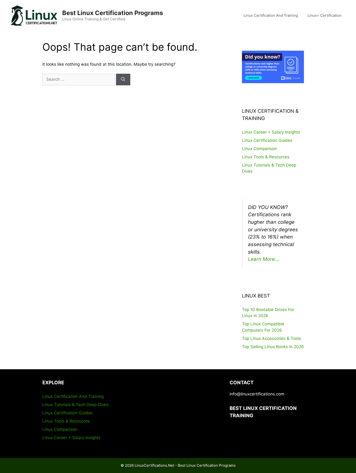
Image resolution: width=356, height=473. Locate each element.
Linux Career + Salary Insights (271, 132)
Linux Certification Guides (267, 140)
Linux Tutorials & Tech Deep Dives (75, 404)
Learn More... (263, 259)
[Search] (123, 79)
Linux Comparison (259, 148)
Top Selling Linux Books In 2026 (273, 346)
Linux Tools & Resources (265, 156)
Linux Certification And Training (271, 15)
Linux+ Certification (324, 15)
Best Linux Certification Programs (112, 12)
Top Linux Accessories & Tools (271, 338)
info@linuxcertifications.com (257, 394)
